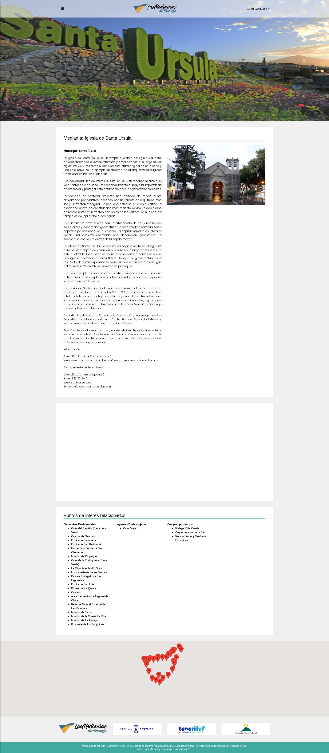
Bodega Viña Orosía (187, 528)
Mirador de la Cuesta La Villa (88, 616)
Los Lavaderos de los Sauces (89, 572)
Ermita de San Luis (82, 584)
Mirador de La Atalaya (84, 620)
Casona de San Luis (83, 536)
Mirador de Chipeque (84, 556)
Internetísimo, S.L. (182, 749)
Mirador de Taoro (81, 612)
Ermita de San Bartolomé (86, 544)
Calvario (76, 592)
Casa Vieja (129, 528)
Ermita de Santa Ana (83, 540)
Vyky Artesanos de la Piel (190, 532)
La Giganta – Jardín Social (87, 568)
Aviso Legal (143, 749)
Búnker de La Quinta (83, 588)
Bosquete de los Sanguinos (87, 624)
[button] (24, 60)
